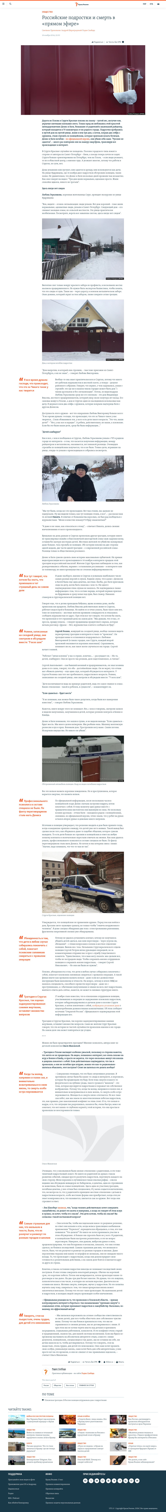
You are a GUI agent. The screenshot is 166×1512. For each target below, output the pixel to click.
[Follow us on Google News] (108, 1481)
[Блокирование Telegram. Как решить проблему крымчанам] (16, 1460)
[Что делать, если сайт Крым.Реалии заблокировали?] (118, 1460)
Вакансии (50, 1498)
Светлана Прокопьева (51, 31)
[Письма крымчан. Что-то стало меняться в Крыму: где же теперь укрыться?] (16, 1446)
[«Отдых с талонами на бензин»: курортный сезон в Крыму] (67, 1433)
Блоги (29, 1443)
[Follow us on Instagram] (102, 1481)
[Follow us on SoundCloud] (120, 1481)
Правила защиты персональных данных (63, 1503)
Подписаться (13, 1489)
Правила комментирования (58, 1484)
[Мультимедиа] (158, 4)
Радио (10, 1494)
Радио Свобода (88, 31)
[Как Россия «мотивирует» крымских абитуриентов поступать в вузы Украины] (118, 1419)
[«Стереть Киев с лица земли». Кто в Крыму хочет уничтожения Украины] (67, 1419)
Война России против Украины (40, 1416)
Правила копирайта (54, 1489)
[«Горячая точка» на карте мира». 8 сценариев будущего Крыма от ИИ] (118, 1446)
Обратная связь (52, 1494)
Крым (130, 1443)
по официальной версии (77, 139)
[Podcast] (131, 1481)
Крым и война (84, 1416)
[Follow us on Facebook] (85, 1481)
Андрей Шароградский (71, 31)
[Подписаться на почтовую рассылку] (137, 1481)
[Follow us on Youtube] (97, 1481)
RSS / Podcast (13, 1498)
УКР (144, 4)
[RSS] (125, 1481)
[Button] (97, 42)
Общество (47, 12)
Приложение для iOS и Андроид (22, 1484)
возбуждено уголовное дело (105, 1006)
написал (62, 1208)
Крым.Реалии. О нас (54, 1480)
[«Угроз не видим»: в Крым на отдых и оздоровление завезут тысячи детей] (67, 1446)
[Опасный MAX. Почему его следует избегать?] (67, 1460)
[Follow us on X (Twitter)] (91, 1481)
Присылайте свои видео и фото (21, 1480)
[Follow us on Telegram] (114, 1481)
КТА (151, 4)
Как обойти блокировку (18, 1503)
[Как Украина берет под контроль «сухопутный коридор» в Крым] (16, 1419)
